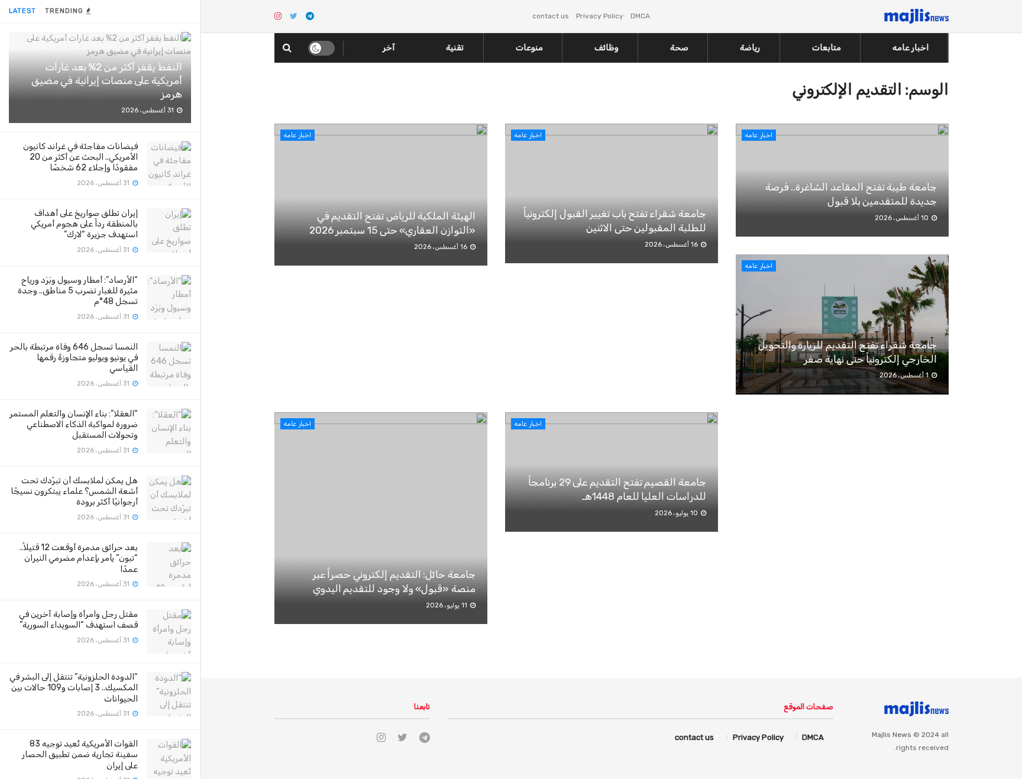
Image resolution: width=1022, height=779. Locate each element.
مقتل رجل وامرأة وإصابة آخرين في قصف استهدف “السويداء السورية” (78, 619)
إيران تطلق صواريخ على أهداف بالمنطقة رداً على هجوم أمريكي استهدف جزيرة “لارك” (84, 224)
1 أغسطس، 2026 (904, 375)
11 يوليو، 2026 (447, 605)
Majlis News (891, 734)
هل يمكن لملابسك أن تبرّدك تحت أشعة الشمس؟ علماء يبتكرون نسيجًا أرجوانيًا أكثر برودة (74, 491)
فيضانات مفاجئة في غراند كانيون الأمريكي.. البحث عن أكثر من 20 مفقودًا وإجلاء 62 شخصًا (80, 157)
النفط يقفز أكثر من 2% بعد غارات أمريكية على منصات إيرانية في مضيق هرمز (106, 80)
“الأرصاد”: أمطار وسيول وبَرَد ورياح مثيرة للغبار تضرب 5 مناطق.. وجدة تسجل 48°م (78, 290)
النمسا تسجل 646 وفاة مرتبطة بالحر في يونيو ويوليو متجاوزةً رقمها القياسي (74, 357)
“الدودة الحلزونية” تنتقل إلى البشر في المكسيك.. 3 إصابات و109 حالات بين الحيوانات (73, 687)
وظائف (606, 48)
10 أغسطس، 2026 (902, 218)
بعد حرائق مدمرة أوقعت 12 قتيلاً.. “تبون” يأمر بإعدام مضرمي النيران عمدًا (79, 558)
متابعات (826, 48)
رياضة (750, 48)
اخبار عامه (910, 48)
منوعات (529, 48)
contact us (550, 16)
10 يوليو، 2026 (677, 513)
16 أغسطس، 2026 (441, 247)
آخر (389, 48)
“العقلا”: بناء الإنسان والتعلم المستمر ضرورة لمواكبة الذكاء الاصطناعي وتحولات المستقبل (73, 424)
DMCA (640, 16)
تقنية (455, 48)
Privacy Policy (599, 16)
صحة (679, 48)
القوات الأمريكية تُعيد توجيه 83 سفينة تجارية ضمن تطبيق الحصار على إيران (80, 754)
